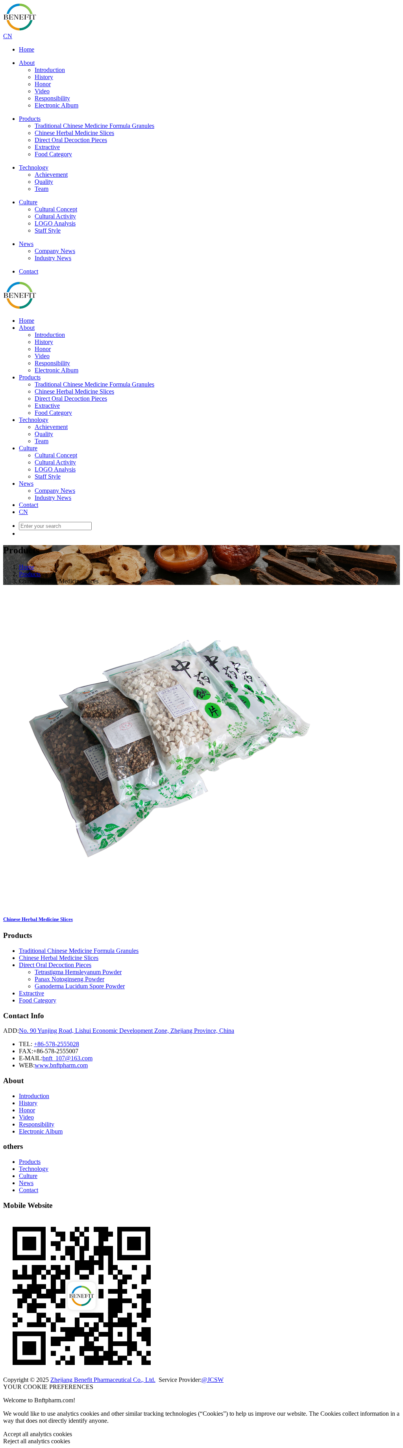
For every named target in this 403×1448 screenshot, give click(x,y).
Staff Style (48, 230)
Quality (44, 181)
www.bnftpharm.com (61, 1065)
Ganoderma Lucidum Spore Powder (80, 986)
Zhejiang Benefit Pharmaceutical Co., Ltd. (102, 1379)
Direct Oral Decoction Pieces (71, 140)
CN (7, 36)
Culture (28, 202)
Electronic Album (56, 105)
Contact (28, 271)
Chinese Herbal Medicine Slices (74, 132)
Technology (33, 167)
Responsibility (52, 98)
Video (42, 91)
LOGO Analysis (55, 223)
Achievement (51, 174)
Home (26, 49)
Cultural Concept (56, 209)
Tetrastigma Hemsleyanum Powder (78, 972)
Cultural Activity (55, 216)
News (26, 243)
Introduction (50, 70)
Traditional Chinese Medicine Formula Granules (94, 125)
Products (30, 118)
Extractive (47, 147)
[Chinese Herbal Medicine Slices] (169, 904)
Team (41, 188)
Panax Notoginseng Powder (69, 979)
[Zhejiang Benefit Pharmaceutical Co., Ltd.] (20, 29)
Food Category (53, 154)
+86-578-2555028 (56, 1044)
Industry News (53, 258)
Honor (43, 84)
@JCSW (213, 1379)
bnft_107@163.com (67, 1058)
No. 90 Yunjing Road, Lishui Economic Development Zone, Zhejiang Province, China (126, 1030)
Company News (55, 251)
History (44, 77)
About (27, 62)
